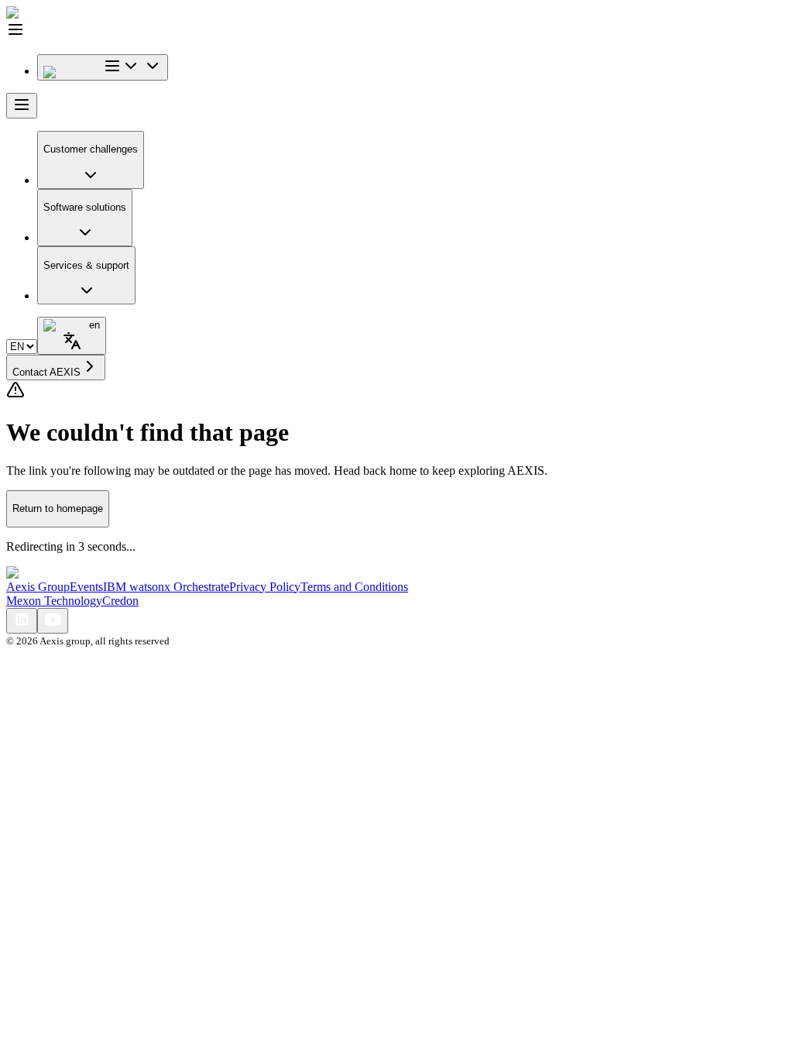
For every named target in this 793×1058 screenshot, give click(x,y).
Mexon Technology (54, 600)
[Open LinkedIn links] (21, 621)
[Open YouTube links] (52, 621)
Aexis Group (38, 586)
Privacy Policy (264, 586)
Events (86, 586)
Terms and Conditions (354, 586)
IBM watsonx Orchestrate (166, 586)
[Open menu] (21, 106)
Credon (120, 600)
